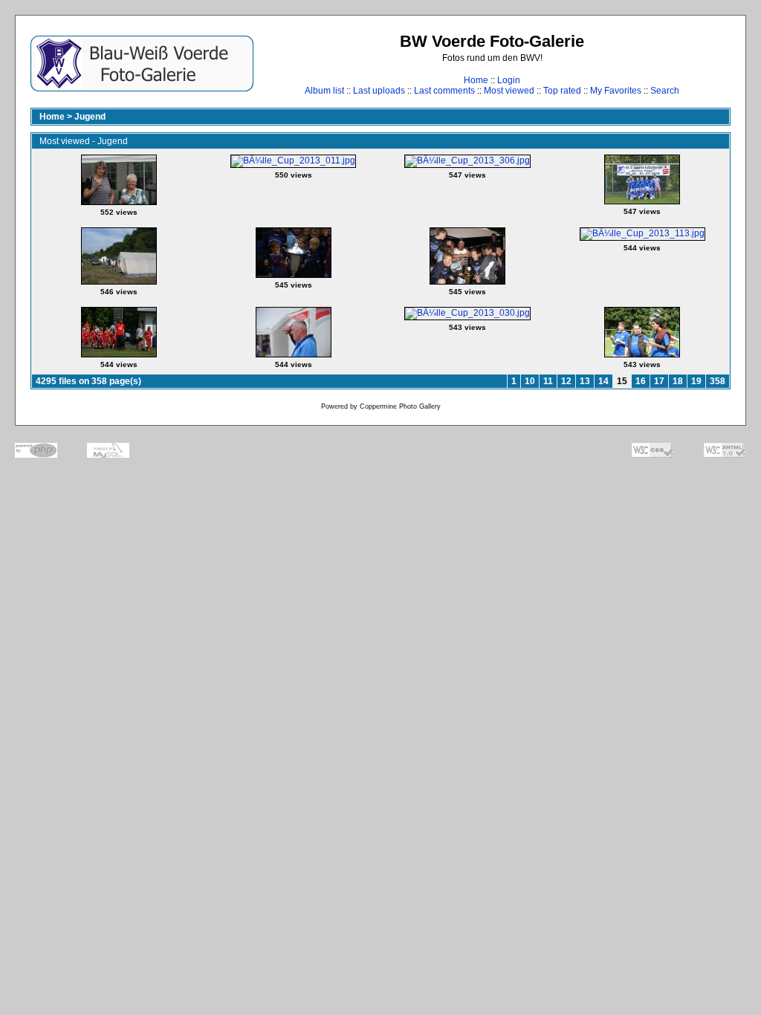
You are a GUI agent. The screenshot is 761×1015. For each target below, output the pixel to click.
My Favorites (615, 90)
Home (476, 80)
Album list (324, 90)
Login (508, 80)
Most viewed (509, 90)
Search (664, 90)
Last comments (444, 90)
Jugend (90, 116)
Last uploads (379, 90)
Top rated (562, 90)
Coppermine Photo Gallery (400, 406)
